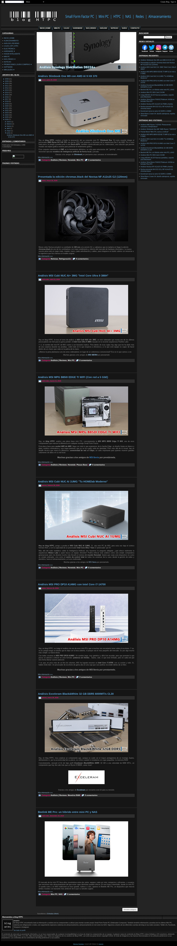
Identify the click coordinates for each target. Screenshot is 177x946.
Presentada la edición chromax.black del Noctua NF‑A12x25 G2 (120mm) (82, 176)
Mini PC (80, 160)
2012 (7, 88)
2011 (7, 86)
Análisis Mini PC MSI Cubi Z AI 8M (153, 92)
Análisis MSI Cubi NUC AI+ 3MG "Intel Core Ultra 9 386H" (73, 275)
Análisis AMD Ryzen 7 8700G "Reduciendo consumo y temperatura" (156, 125)
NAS (60, 894)
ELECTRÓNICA (9, 49)
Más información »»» (45, 157)
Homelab (72, 160)
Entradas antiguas (130, 909)
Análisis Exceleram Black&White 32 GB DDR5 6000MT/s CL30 (76, 693)
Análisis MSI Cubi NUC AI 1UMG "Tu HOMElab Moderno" (73, 481)
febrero (9, 124)
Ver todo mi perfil (19, 930)
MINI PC (7, 56)
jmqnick (101, 944)
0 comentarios (94, 160)
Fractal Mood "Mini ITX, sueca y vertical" (155, 132)
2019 (7, 104)
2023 (7, 113)
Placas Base (82, 465)
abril (8, 128)
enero (9, 122)
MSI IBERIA (92, 355)
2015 (7, 95)
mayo (9, 131)
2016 (7, 97)
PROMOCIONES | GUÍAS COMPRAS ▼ (18, 64)
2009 (7, 81)
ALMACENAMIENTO (11, 41)
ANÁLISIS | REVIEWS (11, 43)
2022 (7, 110)
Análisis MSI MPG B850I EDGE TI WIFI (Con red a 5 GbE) (73, 377)
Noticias (54, 259)
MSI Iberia (92, 562)
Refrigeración (65, 259)
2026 (7, 119)
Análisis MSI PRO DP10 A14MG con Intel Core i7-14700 (72, 584)
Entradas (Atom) (53, 914)
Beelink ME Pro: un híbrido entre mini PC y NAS (67, 812)
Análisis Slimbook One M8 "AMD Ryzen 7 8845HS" (158, 129)
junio (8, 133)
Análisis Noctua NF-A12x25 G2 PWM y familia (157, 104)
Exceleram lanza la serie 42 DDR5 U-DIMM (156, 111)
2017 (7, 99)
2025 (7, 117)
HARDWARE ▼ (9, 51)
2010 (7, 83)
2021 (7, 108)
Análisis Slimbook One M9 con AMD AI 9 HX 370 (67, 76)
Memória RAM (74, 795)
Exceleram (81, 790)
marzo (9, 126)
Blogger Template (78, 944)
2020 (7, 106)
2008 (7, 79)
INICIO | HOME (9, 38)
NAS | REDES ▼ (10, 59)
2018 (7, 101)
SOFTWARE (8, 67)
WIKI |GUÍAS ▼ (9, 70)
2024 (7, 115)
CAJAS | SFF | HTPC (11, 46)
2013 (7, 90)
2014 (7, 92)
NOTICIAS (7, 62)
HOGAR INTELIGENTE (12, 54)
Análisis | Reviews (59, 160)
